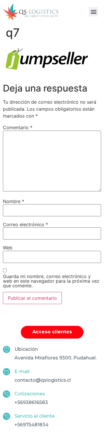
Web (7, 247)
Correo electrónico (25, 224)
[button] (93, 12)
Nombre (13, 201)
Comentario (17, 127)
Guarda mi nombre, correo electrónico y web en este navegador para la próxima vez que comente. (51, 281)
